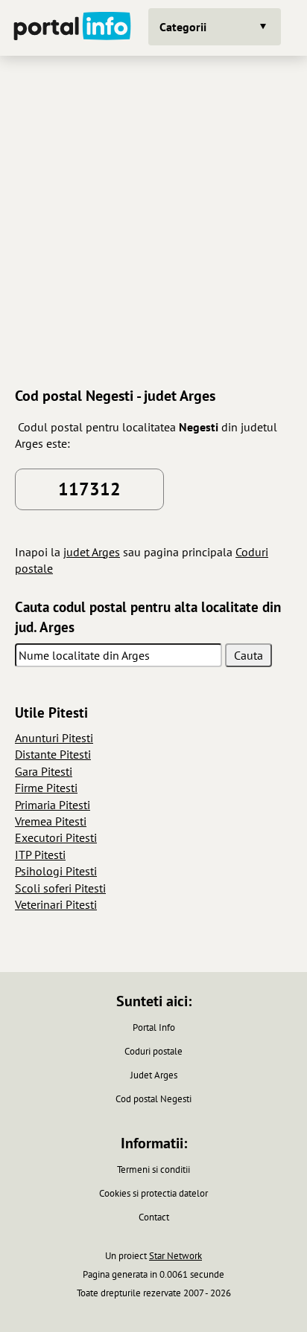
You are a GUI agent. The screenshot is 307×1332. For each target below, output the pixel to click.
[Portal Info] (72, 27)
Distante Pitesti (53, 754)
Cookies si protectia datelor (153, 1193)
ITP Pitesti (40, 854)
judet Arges (91, 551)
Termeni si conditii (153, 1169)
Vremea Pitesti (50, 821)
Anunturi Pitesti (54, 737)
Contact (154, 1217)
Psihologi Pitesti (56, 870)
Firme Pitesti (46, 787)
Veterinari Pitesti (56, 904)
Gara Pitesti (43, 771)
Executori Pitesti (56, 837)
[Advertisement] (153, 219)
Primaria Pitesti (52, 804)
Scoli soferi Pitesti (60, 888)
